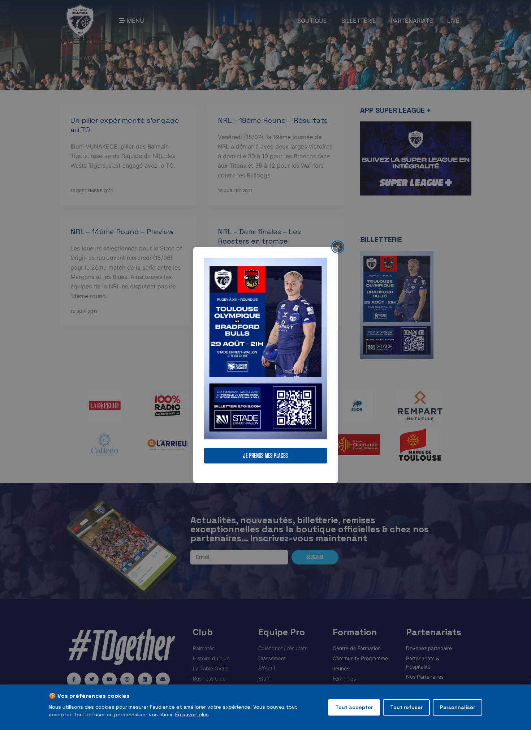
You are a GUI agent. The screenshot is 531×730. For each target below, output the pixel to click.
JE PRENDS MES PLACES (265, 456)
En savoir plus (192, 714)
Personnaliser (457, 707)
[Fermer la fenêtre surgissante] (338, 247)
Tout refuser (406, 707)
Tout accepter (354, 707)
